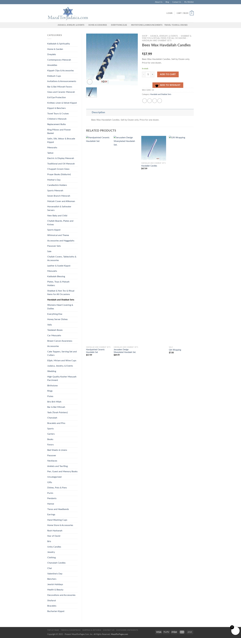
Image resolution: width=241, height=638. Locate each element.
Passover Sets (54, 246)
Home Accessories (97, 25)
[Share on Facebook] (144, 100)
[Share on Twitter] (149, 100)
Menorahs (52, 147)
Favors (50, 445)
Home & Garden (55, 49)
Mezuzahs (52, 271)
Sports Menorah (55, 190)
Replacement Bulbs (56, 124)
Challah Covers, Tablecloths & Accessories (61, 258)
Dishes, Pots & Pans (57, 488)
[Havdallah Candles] (153, 148)
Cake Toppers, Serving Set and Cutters (62, 353)
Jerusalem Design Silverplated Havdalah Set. (125, 351)
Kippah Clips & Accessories (60, 70)
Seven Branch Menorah (58, 196)
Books (50, 439)
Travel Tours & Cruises (176, 25)
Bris (49, 541)
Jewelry (51, 552)
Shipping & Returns (91, 630)
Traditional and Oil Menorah (61, 164)
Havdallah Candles (149, 166)
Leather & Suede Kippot (58, 266)
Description (98, 112)
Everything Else (119, 25)
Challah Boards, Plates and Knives (60, 223)
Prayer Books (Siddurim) (59, 174)
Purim (50, 493)
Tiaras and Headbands (58, 509)
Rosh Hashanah (54, 531)
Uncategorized (54, 477)
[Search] (55, 25)
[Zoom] (89, 82)
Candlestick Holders (57, 185)
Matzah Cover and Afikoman (61, 201)
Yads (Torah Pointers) (57, 412)
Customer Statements (127, 630)
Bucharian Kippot (55, 611)
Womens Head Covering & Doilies (60, 307)
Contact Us (176, 2)
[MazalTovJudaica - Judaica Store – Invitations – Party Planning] (68, 13)
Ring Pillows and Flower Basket (59, 131)
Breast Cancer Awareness (59, 341)
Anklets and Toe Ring (57, 466)
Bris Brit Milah (54, 402)
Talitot (50, 153)
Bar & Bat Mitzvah (56, 407)
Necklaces (52, 461)
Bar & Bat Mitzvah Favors (59, 87)
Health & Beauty (55, 590)
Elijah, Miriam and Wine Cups (61, 360)
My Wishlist (189, 2)
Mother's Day (54, 180)
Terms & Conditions (70, 630)
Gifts (49, 482)
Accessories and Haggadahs (60, 241)
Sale (49, 251)
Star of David (53, 536)
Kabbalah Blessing (56, 276)
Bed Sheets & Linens (57, 450)
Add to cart (168, 74)
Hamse (50, 504)
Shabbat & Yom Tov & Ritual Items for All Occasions (60, 293)
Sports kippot (54, 230)
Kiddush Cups (54, 76)
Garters (51, 434)
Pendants (51, 498)
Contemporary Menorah (59, 60)
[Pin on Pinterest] (159, 100)
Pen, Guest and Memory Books (62, 471)
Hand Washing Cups (57, 520)
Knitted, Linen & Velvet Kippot (62, 103)
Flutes (50, 396)
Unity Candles (54, 547)
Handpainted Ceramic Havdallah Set (95, 351)
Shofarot (51, 600)
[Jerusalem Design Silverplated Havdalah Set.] (126, 240)
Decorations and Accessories (61, 595)
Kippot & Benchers (56, 108)
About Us (158, 2)
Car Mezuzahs (54, 335)
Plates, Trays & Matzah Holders (58, 283)
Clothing (51, 557)
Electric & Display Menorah (60, 158)
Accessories (53, 346)
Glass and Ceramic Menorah (61, 92)
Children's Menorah (57, 119)
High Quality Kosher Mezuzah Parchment (61, 378)
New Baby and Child (57, 216)
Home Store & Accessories (60, 525)
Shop (144, 36)
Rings (50, 391)
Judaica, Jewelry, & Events (71, 25)
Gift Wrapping (175, 350)
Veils (49, 325)
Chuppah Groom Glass (58, 169)
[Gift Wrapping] (181, 240)
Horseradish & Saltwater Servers (59, 208)
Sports (50, 429)
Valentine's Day (54, 574)
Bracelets (51, 606)
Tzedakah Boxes (55, 330)
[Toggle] (89, 112)
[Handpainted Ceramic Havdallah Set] (98, 240)
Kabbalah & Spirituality (58, 44)
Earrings (51, 514)
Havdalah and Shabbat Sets (60, 300)
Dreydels (51, 54)
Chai (49, 568)
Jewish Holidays (55, 584)
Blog (167, 2)
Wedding (51, 371)
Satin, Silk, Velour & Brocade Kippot (61, 140)
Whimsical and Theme (58, 235)
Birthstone (52, 385)
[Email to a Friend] (154, 100)
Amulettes (52, 65)
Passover (51, 455)
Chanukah (52, 418)
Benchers (51, 579)
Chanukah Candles (56, 563)
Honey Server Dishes (57, 319)
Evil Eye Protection (56, 97)
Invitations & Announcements (146, 25)
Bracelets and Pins (56, 423)
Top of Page (53, 630)
